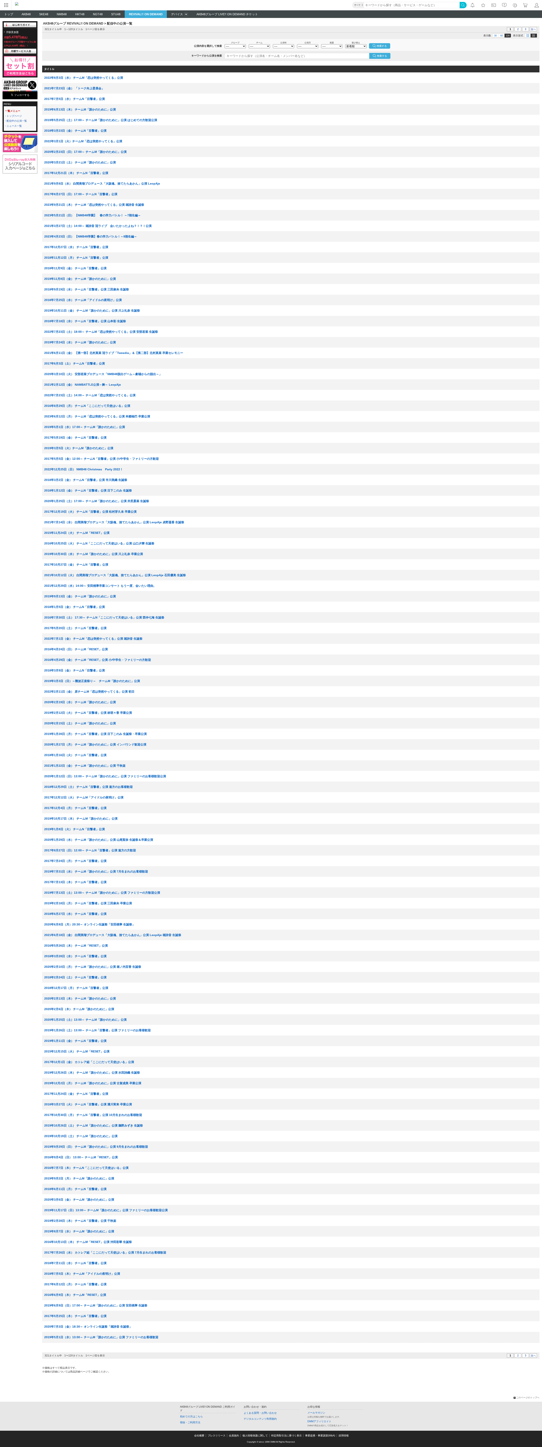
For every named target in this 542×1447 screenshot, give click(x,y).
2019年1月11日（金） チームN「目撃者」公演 (75, 1040)
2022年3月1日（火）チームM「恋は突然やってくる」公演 (83, 141)
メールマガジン (316, 1412)
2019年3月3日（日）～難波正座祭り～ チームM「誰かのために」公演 (92, 681)
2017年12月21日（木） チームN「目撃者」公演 (76, 173)
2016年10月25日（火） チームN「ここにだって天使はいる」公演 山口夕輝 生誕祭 (99, 543)
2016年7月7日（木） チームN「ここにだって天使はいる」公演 (86, 1167)
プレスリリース (216, 1435)
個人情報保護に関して (255, 1435)
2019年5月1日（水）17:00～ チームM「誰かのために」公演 (84, 427)
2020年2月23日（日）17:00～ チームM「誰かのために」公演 (85, 151)
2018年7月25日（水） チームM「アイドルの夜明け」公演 (83, 300)
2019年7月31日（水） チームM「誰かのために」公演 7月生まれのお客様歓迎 (96, 871)
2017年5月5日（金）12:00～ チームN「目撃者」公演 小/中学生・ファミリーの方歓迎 (101, 458)
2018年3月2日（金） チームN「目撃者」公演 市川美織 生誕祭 (85, 480)
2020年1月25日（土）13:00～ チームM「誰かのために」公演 (85, 1019)
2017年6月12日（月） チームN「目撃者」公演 (75, 1284)
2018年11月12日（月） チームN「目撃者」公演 (76, 257)
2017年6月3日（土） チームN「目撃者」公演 (74, 363)
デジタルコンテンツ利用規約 (260, 1418)
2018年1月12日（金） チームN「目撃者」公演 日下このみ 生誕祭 (88, 490)
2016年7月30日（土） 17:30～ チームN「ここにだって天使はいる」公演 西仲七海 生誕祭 (104, 617)
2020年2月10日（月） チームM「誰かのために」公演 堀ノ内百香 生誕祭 (92, 966)
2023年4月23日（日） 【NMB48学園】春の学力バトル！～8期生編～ (90, 236)
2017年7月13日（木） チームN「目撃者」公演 (75, 882)
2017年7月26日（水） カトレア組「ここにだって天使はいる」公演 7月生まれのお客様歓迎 (105, 1252)
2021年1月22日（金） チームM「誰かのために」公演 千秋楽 (85, 765)
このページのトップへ (527, 1397)
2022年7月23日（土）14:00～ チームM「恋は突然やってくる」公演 (90, 395)
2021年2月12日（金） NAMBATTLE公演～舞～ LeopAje (82, 384)
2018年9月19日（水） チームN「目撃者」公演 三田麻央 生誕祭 (86, 289)
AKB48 (26, 14)
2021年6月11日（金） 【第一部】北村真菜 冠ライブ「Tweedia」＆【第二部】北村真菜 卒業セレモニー (113, 353)
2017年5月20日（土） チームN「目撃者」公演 (75, 628)
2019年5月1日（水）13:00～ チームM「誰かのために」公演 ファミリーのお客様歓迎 (101, 1337)
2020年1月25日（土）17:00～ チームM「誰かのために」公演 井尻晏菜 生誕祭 (96, 501)
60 (501, 35)
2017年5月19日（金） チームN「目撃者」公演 (75, 437)
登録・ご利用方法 (190, 1422)
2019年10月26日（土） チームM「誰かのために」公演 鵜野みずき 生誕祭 (93, 1125)
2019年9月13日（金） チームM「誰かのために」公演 (80, 596)
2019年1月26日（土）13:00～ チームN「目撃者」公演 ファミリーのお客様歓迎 (97, 1030)
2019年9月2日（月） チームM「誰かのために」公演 (79, 1178)
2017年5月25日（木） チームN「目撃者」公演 (75, 1316)
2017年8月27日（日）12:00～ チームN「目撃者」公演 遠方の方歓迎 (90, 850)
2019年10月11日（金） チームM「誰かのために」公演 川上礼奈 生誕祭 (92, 310)
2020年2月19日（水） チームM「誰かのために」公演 (80, 702)
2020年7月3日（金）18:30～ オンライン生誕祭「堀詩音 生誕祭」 (88, 1326)
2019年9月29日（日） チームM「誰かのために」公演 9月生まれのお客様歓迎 (96, 1146)
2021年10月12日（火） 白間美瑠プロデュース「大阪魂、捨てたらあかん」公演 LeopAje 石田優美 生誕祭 (115, 575)
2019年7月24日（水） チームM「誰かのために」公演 (80, 342)
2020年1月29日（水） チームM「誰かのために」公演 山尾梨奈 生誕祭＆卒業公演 (98, 839)
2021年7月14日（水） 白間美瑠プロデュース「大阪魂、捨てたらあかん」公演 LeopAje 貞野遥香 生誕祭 (114, 522)
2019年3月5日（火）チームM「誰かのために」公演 (78, 448)
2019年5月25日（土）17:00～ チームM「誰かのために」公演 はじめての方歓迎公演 (100, 120)
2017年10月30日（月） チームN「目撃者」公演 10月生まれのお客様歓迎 (93, 1115)
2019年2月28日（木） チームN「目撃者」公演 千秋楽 (80, 1220)
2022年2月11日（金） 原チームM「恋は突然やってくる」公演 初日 (89, 691)
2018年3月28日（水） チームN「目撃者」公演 (75, 956)
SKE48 (43, 14)
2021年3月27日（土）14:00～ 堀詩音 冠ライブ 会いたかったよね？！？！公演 (98, 226)
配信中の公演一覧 (17, 120)
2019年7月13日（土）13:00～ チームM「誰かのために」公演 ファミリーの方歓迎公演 (102, 892)
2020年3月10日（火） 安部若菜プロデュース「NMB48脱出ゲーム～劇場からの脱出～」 (103, 374)
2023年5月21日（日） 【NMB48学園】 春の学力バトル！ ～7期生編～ (92, 215)
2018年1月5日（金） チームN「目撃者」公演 (74, 607)
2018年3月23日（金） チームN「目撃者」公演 (75, 130)
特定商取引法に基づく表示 (286, 1435)
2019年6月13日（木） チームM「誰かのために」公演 (80, 109)
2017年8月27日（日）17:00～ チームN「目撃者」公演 (80, 194)
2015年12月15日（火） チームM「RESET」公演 (76, 1051)
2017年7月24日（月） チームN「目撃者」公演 (75, 861)
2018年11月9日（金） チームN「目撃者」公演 (75, 268)
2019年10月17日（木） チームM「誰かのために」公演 (81, 818)
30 (495, 35)
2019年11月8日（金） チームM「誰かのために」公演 (80, 278)
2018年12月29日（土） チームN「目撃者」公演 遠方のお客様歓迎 (88, 786)
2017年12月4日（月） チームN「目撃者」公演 (75, 808)
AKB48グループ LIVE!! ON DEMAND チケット (227, 14)
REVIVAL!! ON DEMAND (146, 14)
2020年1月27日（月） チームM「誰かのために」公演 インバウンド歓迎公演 (95, 744)
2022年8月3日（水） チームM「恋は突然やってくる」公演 (83, 77)
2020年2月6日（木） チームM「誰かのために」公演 (79, 1009)
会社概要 (199, 1435)
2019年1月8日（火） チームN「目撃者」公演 (74, 829)
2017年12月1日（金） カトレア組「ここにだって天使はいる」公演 (89, 1062)
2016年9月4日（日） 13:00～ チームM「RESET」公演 (81, 1157)
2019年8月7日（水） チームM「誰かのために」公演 (79, 1231)
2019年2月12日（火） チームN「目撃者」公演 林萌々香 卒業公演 (88, 712)
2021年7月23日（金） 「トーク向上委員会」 (74, 88)
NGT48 (98, 14)
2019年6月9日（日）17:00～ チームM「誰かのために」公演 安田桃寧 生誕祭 (95, 1305)
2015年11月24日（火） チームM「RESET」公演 (76, 532)
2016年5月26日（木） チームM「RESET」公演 (76, 945)
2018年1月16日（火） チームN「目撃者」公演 (75, 755)
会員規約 (234, 1435)
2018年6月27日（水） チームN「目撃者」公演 (75, 913)
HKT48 (79, 14)
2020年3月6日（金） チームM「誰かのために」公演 (79, 1199)
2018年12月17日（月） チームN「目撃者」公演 (76, 988)
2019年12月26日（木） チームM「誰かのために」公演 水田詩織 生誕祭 (92, 1072)
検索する (382, 55)
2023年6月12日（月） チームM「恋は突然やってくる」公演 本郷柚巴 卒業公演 (97, 416)
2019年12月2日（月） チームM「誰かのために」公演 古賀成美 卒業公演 (92, 1083)
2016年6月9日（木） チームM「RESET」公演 (75, 1295)
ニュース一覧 (14, 125)
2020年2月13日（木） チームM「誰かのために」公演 (80, 998)
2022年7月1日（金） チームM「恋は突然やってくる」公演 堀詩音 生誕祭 (93, 638)
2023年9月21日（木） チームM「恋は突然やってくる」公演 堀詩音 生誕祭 (94, 204)
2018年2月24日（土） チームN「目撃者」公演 (75, 977)
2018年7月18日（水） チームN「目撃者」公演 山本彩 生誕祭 (85, 321)
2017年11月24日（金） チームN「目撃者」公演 (76, 1093)
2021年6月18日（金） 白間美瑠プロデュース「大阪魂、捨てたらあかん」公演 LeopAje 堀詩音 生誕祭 (112, 935)
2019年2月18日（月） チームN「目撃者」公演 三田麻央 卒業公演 (88, 903)
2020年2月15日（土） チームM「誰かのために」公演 (80, 723)
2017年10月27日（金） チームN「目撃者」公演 (76, 564)
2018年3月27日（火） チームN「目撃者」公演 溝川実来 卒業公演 (88, 1104)
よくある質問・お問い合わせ (260, 1412)
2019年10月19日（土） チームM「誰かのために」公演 (81, 1136)
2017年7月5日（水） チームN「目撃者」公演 (74, 99)
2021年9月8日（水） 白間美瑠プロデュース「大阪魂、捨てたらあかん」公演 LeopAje (102, 183)
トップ (8, 14)
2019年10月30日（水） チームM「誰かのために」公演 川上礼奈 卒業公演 (93, 554)
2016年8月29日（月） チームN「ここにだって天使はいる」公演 (87, 405)
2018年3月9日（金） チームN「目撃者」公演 (74, 670)
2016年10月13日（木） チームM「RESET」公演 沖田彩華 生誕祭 (88, 1242)
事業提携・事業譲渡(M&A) (320, 1435)
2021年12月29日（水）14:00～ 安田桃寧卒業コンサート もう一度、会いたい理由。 (100, 585)
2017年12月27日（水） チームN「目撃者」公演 (76, 247)
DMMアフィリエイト (319, 1421)
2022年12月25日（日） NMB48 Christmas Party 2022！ (83, 469)
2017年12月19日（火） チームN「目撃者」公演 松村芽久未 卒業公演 (90, 511)
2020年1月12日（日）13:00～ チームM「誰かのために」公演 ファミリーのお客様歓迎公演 (105, 776)
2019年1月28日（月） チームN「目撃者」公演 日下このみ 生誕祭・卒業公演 (95, 734)
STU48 (115, 14)
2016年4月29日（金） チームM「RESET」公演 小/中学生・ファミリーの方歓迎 (97, 659)
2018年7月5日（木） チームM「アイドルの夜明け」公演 (82, 1273)
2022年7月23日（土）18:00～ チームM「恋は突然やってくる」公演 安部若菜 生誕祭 (101, 331)
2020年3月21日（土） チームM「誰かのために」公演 (80, 162)
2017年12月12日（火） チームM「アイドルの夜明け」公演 (83, 797)
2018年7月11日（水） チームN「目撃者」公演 (75, 1263)
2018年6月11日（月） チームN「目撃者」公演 (75, 1189)
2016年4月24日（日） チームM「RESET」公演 (76, 649)
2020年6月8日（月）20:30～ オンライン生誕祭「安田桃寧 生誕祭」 (89, 924)
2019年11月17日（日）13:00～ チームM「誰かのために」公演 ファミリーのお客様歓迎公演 (106, 1210)
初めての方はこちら (191, 1416)
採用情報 (344, 1435)
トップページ (14, 116)
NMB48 (62, 14)
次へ (533, 29)
